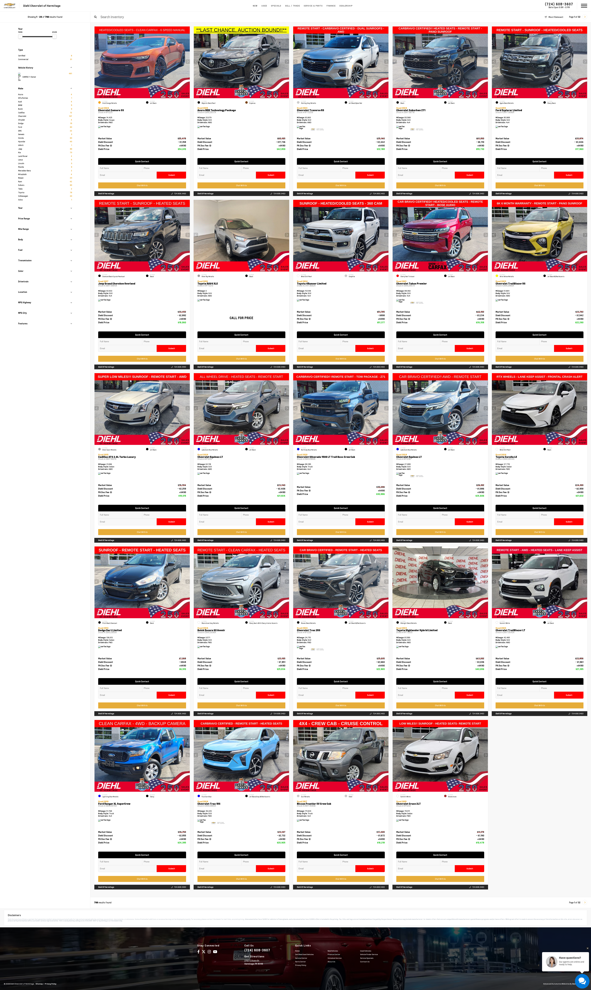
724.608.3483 (180, 193)
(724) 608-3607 (559, 4)
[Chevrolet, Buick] (9, 5)
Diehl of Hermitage (106, 193)
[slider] (20, 36)
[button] (187, 61)
